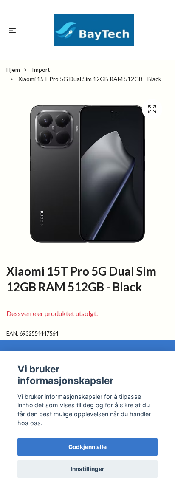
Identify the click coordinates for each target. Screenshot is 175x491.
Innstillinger (87, 469)
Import (41, 69)
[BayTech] (94, 30)
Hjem (13, 69)
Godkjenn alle (87, 446)
